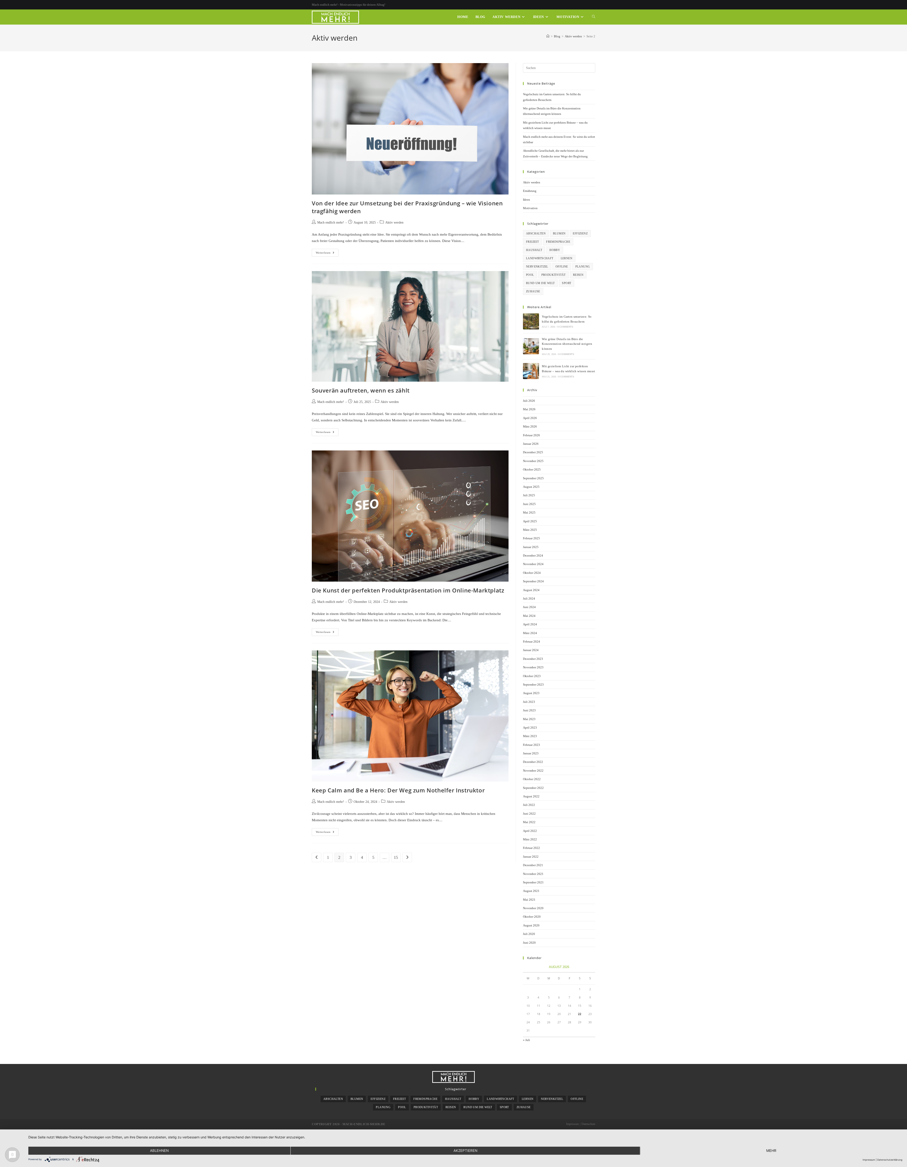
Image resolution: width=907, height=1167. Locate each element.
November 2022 (533, 770)
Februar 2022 (531, 848)
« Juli (526, 1040)
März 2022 (530, 839)
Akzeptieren (465, 1150)
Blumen (559, 233)
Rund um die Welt (540, 283)
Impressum (572, 1124)
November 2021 (533, 874)
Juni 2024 (529, 607)
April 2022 (530, 831)
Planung (582, 266)
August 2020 (531, 925)
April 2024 (530, 624)
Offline (562, 266)
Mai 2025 (529, 512)
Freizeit (532, 241)
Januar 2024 (531, 650)
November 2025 (533, 461)
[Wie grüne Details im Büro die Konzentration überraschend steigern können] (531, 346)
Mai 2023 (529, 719)
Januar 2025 (531, 547)
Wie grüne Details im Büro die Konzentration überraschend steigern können (567, 344)
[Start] (547, 36)
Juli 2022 (529, 805)
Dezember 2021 (533, 865)
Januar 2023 (531, 753)
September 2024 (533, 581)
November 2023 (533, 667)
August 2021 (531, 891)
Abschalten (536, 233)
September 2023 (533, 684)
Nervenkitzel (537, 266)
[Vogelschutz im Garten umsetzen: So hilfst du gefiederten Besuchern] (531, 321)
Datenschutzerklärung (889, 1159)
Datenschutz (588, 1124)
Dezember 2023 (533, 659)
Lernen (566, 258)
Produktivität (553, 275)
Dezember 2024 (533, 555)
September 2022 (533, 788)
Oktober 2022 (532, 779)
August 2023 (531, 693)
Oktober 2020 (532, 916)
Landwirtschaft (539, 258)
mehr (771, 1150)
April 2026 (530, 418)
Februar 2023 (531, 745)
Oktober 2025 (532, 469)
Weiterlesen (327, 254)
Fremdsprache (558, 241)
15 (396, 857)
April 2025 (530, 521)
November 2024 (533, 564)
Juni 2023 (529, 710)
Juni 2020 (529, 942)
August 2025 (531, 486)
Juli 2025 (529, 495)
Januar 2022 (531, 856)
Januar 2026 (531, 443)
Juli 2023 (529, 702)
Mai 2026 (529, 409)
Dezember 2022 (533, 762)
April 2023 (530, 727)
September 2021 (533, 882)
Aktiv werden (394, 222)
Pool (530, 275)
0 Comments (565, 326)
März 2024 (530, 633)
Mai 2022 (529, 822)
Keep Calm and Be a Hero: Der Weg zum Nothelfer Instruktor (398, 790)
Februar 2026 (531, 435)
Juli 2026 (529, 400)
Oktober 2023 (532, 676)
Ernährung (529, 191)
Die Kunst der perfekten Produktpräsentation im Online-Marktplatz (408, 590)
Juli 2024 (529, 598)
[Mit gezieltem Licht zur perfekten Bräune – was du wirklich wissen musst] (531, 371)
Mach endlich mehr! (330, 222)
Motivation (530, 208)
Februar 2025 (531, 538)
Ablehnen (159, 1150)
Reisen (578, 275)
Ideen (526, 199)
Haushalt (534, 250)
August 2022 (531, 796)
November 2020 (533, 908)
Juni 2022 (529, 813)
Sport (566, 283)
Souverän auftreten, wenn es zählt (361, 390)
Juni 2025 (529, 504)
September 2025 (533, 478)
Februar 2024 (531, 641)
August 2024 (531, 590)
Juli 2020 (529, 934)
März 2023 (530, 736)
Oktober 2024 (532, 573)
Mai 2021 (529, 899)
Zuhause (533, 291)
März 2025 (530, 530)
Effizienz (580, 233)
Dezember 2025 (533, 452)
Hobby (554, 250)
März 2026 (530, 426)
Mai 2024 (529, 616)
